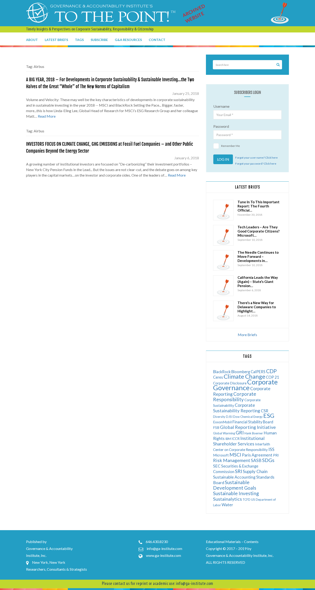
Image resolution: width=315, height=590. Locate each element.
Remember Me (230, 146)
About (32, 40)
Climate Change (244, 376)
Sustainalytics (227, 499)
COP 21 (272, 377)
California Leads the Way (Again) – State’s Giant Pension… (258, 281)
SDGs (268, 460)
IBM (228, 439)
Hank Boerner (253, 433)
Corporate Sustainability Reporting (236, 407)
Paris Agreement (257, 455)
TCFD (246, 499)
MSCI (235, 454)
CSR (264, 410)
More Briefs (247, 334)
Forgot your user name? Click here (256, 157)
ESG (268, 415)
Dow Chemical (243, 417)
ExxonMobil (222, 422)
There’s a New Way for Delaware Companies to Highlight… (257, 307)
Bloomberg (240, 371)
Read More (47, 116)
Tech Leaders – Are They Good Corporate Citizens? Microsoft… (258, 231)
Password (221, 126)
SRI (238, 471)
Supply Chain (255, 471)
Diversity (219, 417)
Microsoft (221, 455)
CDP (271, 371)
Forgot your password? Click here (255, 163)
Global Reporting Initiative (248, 427)
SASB (256, 460)
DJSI (229, 417)
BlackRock (222, 371)
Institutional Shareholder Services (238, 441)
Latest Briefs (56, 40)
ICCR (236, 438)
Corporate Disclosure (230, 383)
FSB (216, 427)
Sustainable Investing (236, 493)
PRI (276, 455)
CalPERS (258, 371)
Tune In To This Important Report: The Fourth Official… (258, 206)
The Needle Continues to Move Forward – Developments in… (258, 256)
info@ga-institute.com (164, 548)
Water (227, 504)
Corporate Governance (245, 385)
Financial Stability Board (252, 422)
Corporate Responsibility (234, 396)
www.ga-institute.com (163, 555)
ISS (271, 449)
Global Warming (224, 433)
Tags (79, 40)
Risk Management (231, 460)
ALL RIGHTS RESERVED (225, 562)
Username (221, 106)
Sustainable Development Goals (234, 485)
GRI (240, 432)
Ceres (218, 377)
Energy (258, 417)
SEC (216, 466)
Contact (157, 40)
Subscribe (99, 40)
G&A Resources (128, 40)
